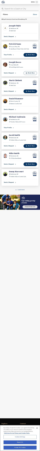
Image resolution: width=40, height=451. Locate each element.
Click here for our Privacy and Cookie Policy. (17, 433)
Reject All (20, 442)
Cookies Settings (20, 437)
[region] (20, 438)
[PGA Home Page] (3, 2)
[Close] (37, 428)
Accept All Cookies (20, 447)
